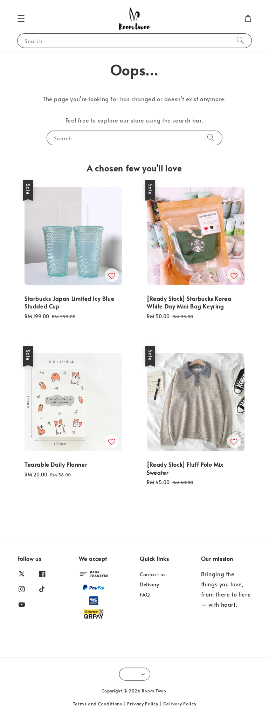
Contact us (153, 574)
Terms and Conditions (97, 703)
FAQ (145, 594)
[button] (21, 18)
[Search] (240, 40)
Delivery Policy (179, 703)
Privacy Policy (142, 703)
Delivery (149, 584)
